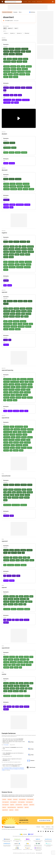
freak (5, 492)
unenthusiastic (20, 267)
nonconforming (21, 71)
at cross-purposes (8, 323)
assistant (9, 575)
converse (15, 58)
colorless (21, 261)
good (5, 285)
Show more (27, 33)
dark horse (17, 565)
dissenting (12, 142)
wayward (16, 76)
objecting (6, 316)
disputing (12, 313)
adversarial (6, 426)
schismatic (18, 152)
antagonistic (11, 261)
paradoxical (11, 54)
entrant (17, 560)
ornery (5, 74)
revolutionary (15, 497)
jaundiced (19, 251)
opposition (14, 552)
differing (6, 179)
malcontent (29, 492)
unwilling (6, 269)
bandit (20, 557)
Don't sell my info (39, 853)
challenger (23, 550)
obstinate (28, 71)
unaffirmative (12, 267)
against (5, 261)
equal (11, 95)
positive (9, 285)
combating (16, 308)
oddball (12, 494)
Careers (42, 826)
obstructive (28, 326)
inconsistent (17, 51)
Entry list (38, 826)
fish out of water (15, 504)
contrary (24, 246)
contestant (6, 560)
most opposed (29, 802)
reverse (25, 61)
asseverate (23, 820)
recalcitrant (22, 74)
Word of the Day (22, 818)
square (11, 515)
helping (21, 410)
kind (5, 90)
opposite (6, 329)
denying (5, 249)
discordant (6, 51)
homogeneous (7, 102)
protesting (12, 316)
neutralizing (30, 251)
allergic (10, 321)
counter (20, 58)
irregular (20, 189)
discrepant (6, 186)
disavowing (17, 249)
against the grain (7, 379)
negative (28, 51)
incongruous (18, 179)
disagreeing (19, 183)
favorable (6, 280)
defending (24, 311)
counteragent (10, 565)
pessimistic (16, 241)
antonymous (23, 321)
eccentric (29, 489)
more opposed (30, 799)
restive (27, 74)
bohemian (11, 489)
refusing (22, 254)
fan (13, 619)
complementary (19, 204)
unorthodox (24, 152)
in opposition (6, 326)
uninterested (27, 267)
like (12, 102)
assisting (10, 410)
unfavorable (22, 241)
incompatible (13, 186)
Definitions (33, 12)
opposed (6, 54)
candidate (17, 550)
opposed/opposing (12, 807)
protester (27, 494)
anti (5, 58)
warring (26, 316)
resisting (11, 257)
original (22, 494)
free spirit (17, 484)
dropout (24, 489)
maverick (30, 484)
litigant (22, 560)
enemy (30, 323)
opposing (11, 254)
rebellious (16, 74)
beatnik (5, 489)
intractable (13, 71)
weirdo (5, 500)
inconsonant (6, 189)
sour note (25, 189)
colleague (12, 580)
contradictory (25, 48)
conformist (6, 515)
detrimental (11, 264)
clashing (23, 66)
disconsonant (26, 183)
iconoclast (19, 492)
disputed (20, 301)
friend (14, 575)
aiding (5, 410)
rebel (9, 497)
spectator (26, 619)
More (20, 12)
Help (52, 826)
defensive (26, 323)
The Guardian (6, 744)
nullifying (6, 254)
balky (18, 66)
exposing (18, 313)
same (16, 95)
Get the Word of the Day (44, 820)
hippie (14, 492)
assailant (15, 557)
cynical (5, 264)
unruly (10, 76)
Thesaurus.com (2, 2)
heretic (9, 492)
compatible (12, 204)
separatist (27, 497)
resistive (6, 267)
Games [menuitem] (29, 1)
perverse (10, 74)
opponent (26, 804)
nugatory (17, 264)
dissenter (6, 484)
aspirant (11, 550)
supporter (6, 622)
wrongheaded (19, 54)
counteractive (28, 261)
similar (20, 95)
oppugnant (23, 565)
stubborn (6, 76)
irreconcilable (13, 189)
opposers (11, 809)
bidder (24, 557)
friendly (23, 87)
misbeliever (6, 494)
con (20, 246)
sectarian (14, 147)
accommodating (7, 99)
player (19, 552)
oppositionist (20, 609)
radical (5, 497)
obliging (16, 102)
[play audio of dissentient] (3, 20)
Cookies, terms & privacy (48, 828)
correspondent (26, 99)
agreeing (12, 87)
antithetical (11, 48)
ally (4, 575)
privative (22, 264)
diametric (14, 69)
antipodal (9, 58)
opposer (32, 560)
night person (23, 504)
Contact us (48, 826)
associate (6, 580)
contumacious (7, 69)
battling (5, 308)
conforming (6, 95)
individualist (23, 484)
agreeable (6, 87)
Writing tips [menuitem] (39, 1)
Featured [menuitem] (25, 1)
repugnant (28, 264)
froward (19, 69)
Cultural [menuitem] (34, 1)
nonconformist (7, 61)
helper (18, 575)
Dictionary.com (52, 1)
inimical (23, 51)
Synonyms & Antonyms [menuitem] (7, 12)
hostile (11, 51)
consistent (17, 87)
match (27, 560)
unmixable (31, 189)
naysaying (24, 251)
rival (22, 316)
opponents (31, 804)
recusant (13, 61)
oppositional (5, 809)
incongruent (19, 186)
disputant (12, 560)
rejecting (27, 254)
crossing (18, 311)
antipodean (13, 66)
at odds (14, 323)
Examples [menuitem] (15, 12)
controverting (7, 311)
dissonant (15, 799)
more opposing (22, 799)
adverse (5, 48)
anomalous (6, 183)
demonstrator (17, 489)
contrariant (28, 66)
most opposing (21, 802)
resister (20, 604)
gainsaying (30, 249)
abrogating (6, 246)
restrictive (11, 329)
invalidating (12, 251)
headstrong (24, 69)
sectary (21, 497)
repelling (18, 316)
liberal (24, 492)
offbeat (17, 494)
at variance (12, 183)
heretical (6, 152)
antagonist (6, 557)
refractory (19, 61)
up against (18, 329)
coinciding (6, 204)
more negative (13, 802)
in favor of (6, 344)
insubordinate (7, 71)
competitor (29, 550)
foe (9, 552)
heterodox (11, 152)
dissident (25, 58)
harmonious (29, 87)
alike (13, 99)
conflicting (18, 48)
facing (23, 313)
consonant (6, 207)
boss (5, 565)
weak (28, 241)
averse (15, 301)
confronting (29, 308)
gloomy (10, 241)
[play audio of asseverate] (20, 822)
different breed (7, 504)
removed (6, 257)
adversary (6, 550)
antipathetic (6, 66)
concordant (18, 99)
